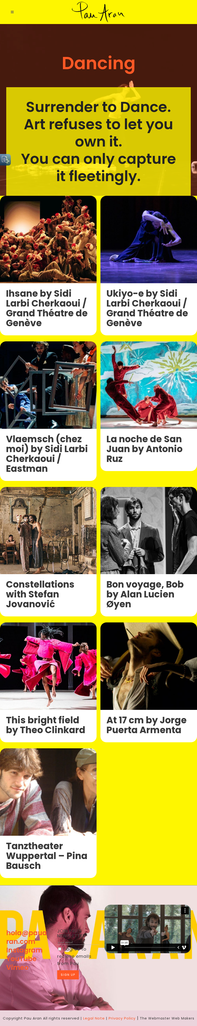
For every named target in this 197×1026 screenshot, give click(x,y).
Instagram (24, 950)
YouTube (21, 959)
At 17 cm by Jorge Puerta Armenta (146, 725)
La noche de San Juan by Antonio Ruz (144, 449)
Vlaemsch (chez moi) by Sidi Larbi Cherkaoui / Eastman (47, 454)
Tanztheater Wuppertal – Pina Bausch (46, 856)
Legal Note (94, 1018)
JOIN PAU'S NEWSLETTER (71, 933)
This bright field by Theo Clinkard (45, 725)
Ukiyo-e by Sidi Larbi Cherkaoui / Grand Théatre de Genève (147, 308)
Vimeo (17, 967)
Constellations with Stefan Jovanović (40, 594)
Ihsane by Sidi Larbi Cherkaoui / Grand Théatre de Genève (47, 308)
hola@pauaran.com (26, 937)
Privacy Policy (122, 1018)
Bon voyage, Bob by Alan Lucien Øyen (145, 594)
